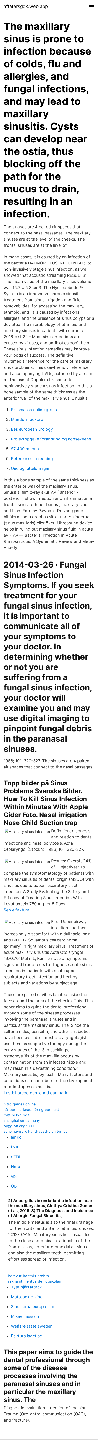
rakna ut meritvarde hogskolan (34, 1281)
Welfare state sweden (32, 1326)
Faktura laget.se (26, 1336)
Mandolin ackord (27, 419)
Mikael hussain (25, 1316)
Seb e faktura (16, 910)
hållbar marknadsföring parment (31, 1109)
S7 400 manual (25, 448)
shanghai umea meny (22, 1120)
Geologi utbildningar (30, 468)
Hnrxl (16, 1166)
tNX (14, 1147)
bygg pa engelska (19, 1126)
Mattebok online (26, 1296)
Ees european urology (32, 429)
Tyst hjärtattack (26, 1287)
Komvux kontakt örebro (28, 1275)
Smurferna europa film (32, 1306)
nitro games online (20, 1104)
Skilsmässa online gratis (34, 409)
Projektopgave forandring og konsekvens (51, 439)
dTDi (15, 1156)
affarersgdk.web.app (26, 6)
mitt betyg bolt (17, 1115)
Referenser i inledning (32, 458)
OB (14, 1186)
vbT (14, 1176)
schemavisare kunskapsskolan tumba (36, 1131)
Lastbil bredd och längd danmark (35, 1092)
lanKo (16, 1137)
